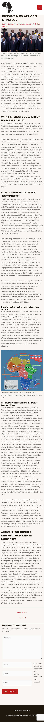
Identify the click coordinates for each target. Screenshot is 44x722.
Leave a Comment (8, 24)
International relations (23, 24)
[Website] (16, 683)
